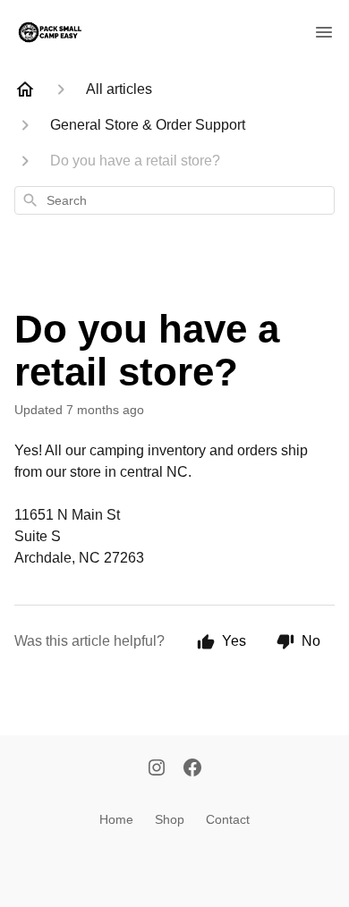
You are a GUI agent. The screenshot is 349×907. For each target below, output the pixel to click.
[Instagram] (156, 769)
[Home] (25, 89)
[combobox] (174, 200)
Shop (169, 819)
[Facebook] (192, 769)
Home (116, 819)
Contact (228, 819)
